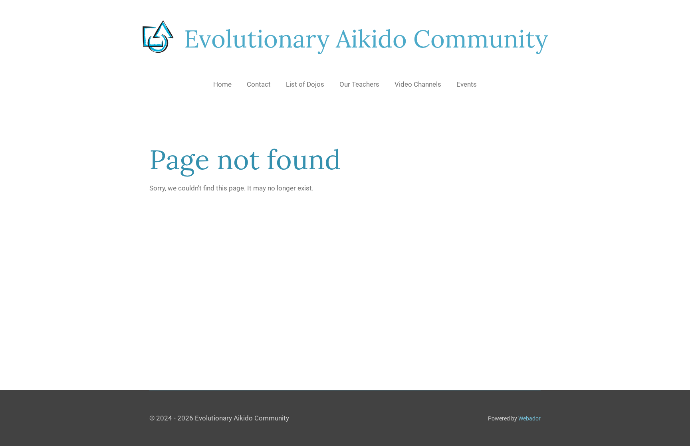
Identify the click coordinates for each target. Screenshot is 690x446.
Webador (529, 418)
